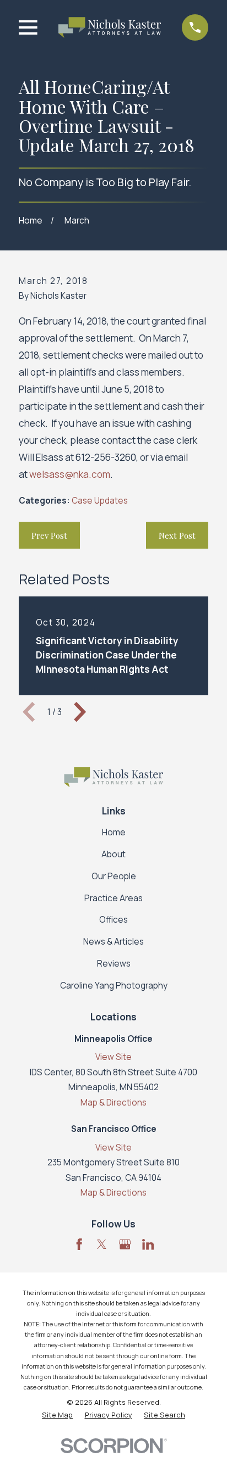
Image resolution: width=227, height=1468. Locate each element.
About (113, 854)
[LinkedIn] (148, 1244)
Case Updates (100, 500)
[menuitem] (57, 1415)
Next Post (177, 535)
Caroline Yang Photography (113, 985)
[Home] (109, 27)
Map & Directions (113, 1102)
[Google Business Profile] (125, 1244)
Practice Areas (113, 898)
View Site (113, 1057)
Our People (113, 876)
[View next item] (80, 712)
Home (114, 832)
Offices (113, 919)
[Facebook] (79, 1244)
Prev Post (49, 535)
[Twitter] (101, 1244)
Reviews (114, 963)
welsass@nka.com (69, 474)
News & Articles (113, 941)
